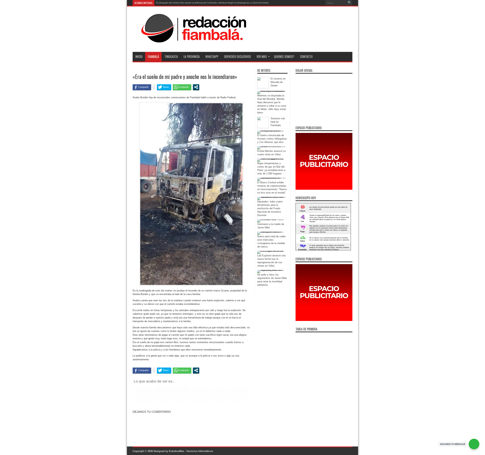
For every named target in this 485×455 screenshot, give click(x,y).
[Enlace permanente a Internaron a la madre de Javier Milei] (271, 219)
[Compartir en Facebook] (142, 87)
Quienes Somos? (284, 56)
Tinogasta (171, 56)
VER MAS (262, 56)
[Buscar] (349, 3)
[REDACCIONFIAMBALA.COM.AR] (189, 42)
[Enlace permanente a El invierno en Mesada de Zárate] (263, 87)
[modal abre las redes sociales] (196, 87)
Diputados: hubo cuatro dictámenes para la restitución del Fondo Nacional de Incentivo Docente (270, 208)
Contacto (306, 56)
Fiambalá (153, 56)
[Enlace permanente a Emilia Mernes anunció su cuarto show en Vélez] (271, 146)
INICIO (138, 56)
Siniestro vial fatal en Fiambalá (278, 122)
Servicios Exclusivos (237, 56)
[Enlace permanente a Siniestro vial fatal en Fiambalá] (263, 127)
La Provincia (192, 56)
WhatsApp (211, 56)
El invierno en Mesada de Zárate (278, 82)
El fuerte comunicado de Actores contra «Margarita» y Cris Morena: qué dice (272, 139)
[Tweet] (164, 87)
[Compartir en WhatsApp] (182, 87)
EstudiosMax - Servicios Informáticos (191, 451)
